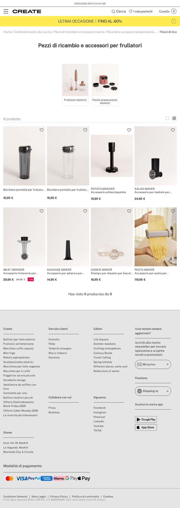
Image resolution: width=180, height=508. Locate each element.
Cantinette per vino (15, 393)
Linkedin (99, 421)
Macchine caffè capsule (18, 348)
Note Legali (39, 496)
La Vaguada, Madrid (15, 447)
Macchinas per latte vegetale (21, 366)
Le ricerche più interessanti (20, 415)
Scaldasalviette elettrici (18, 362)
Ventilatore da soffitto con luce (19, 386)
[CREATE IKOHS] (26, 11)
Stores (7, 432)
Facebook (100, 407)
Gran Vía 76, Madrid (15, 442)
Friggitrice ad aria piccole (19, 375)
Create (7, 328)
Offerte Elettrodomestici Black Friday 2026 (18, 404)
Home (7, 32)
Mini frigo (9, 353)
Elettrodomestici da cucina (33, 32)
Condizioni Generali (15, 496)
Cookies (108, 496)
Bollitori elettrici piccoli (18, 397)
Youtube (99, 426)
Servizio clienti (58, 328)
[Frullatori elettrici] (75, 80)
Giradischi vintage (14, 380)
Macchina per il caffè (16, 371)
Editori (98, 328)
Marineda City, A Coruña (18, 452)
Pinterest (99, 417)
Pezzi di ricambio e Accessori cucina (79, 32)
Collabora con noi (60, 397)
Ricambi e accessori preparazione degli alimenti (140, 32)
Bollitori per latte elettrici (19, 339)
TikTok (98, 430)
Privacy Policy (59, 496)
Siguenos (100, 397)
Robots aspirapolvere (16, 357)
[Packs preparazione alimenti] (105, 80)
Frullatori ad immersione (18, 343)
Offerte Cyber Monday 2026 (20, 410)
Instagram (100, 412)
